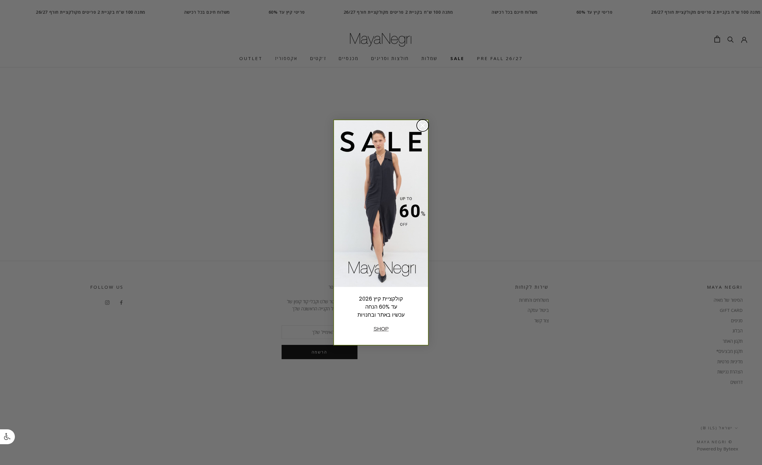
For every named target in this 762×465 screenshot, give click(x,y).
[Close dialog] (422, 125)
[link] (381, 203)
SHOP (381, 329)
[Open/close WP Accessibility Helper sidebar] (7, 436)
